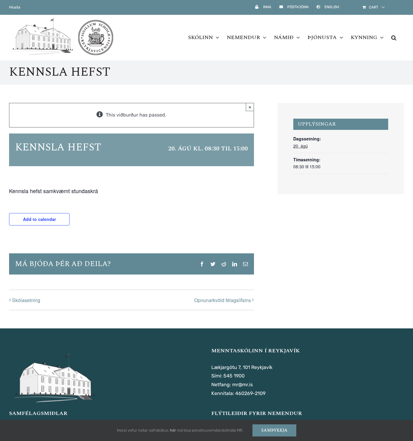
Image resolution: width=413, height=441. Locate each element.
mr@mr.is (242, 384)
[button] (393, 37)
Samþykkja (274, 430)
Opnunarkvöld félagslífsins (222, 300)
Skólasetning (26, 300)
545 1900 (234, 376)
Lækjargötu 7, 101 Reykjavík (241, 367)
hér (173, 430)
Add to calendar (39, 219)
